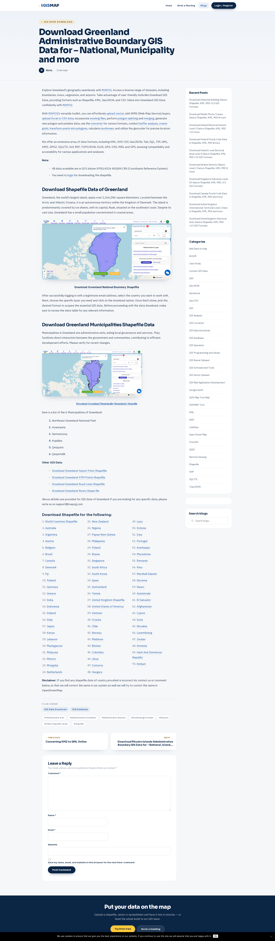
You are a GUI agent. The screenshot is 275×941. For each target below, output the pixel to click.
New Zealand (100, 521)
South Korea (99, 574)
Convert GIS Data (198, 270)
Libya (95, 659)
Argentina (51, 534)
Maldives (97, 639)
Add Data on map (198, 248)
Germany (52, 587)
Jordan (141, 639)
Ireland (51, 613)
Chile (95, 626)
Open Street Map (198, 434)
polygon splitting (127, 118)
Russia (96, 554)
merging (148, 118)
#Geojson (164, 717)
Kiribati (141, 664)
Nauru (140, 587)
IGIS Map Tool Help (199, 397)
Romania (142, 560)
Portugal (142, 541)
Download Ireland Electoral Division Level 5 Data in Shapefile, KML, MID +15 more (207, 128)
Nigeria (96, 528)
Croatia (96, 619)
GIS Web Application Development (207, 382)
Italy (50, 619)
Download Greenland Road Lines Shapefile (78, 484)
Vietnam (97, 613)
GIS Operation (196, 345)
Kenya (51, 632)
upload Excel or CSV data (58, 118)
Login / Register (224, 5)
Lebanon (52, 639)
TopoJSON (195, 486)
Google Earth (196, 389)
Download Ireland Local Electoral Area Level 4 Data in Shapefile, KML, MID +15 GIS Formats (207, 154)
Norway (97, 632)
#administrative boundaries (83, 717)
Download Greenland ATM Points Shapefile (78, 477)
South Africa (99, 567)
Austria (49, 541)
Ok (215, 936)
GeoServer (194, 293)
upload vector (115, 113)
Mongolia (52, 665)
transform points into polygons (68, 128)
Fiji (47, 574)
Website (52, 844)
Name (52, 815)
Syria (140, 619)
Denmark (50, 567)
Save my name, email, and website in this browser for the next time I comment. (91, 862)
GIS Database (80, 709)
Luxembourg (144, 632)
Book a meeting (150, 929)
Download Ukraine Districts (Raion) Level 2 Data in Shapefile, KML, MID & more (208, 168)
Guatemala (144, 593)
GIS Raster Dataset (199, 360)
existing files (97, 118)
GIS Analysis (195, 315)
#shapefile (79, 723)
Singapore (98, 560)
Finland (51, 580)
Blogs (204, 5)
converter (96, 123)
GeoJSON (194, 285)
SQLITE (193, 479)
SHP (191, 471)
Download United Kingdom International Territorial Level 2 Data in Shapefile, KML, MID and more (208, 208)
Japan (50, 626)
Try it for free (123, 928)
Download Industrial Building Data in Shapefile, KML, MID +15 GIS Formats (208, 103)
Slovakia (142, 626)
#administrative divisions (114, 717)
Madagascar (55, 646)
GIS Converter (196, 322)
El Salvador (144, 600)
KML (191, 412)
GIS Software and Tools (201, 367)
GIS (191, 308)
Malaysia (52, 652)
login (70, 175)
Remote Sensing (198, 456)
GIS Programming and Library (204, 352)
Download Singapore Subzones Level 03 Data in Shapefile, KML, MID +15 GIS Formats (208, 182)
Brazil (48, 554)
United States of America (108, 606)
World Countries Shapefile (61, 521)
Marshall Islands (147, 574)
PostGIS (193, 442)
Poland (96, 547)
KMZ (191, 419)
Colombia (98, 652)
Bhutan (96, 646)
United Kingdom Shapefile (108, 600)
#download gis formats (142, 717)
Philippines (98, 541)
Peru (139, 567)
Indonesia (53, 606)
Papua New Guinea (103, 534)
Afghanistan (144, 606)
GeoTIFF (194, 300)
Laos (140, 521)
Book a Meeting (186, 5)
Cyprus (141, 613)
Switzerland (99, 587)
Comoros (97, 665)
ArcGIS (193, 255)
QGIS (192, 449)
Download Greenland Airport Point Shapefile (79, 470)
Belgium (50, 547)
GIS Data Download (58, 22)
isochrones (107, 128)
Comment (54, 773)
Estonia (141, 528)
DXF (191, 278)
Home (169, 5)
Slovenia (142, 580)
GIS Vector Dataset (199, 375)
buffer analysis (148, 123)
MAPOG (107, 90)
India (50, 600)
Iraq (139, 534)
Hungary (97, 672)
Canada (50, 560)
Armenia (142, 646)
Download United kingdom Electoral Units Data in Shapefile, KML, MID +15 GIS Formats (208, 222)
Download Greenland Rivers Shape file (75, 491)
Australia (50, 528)
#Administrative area (54, 717)
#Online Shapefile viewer (56, 723)
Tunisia (96, 593)
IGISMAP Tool (196, 404)
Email (51, 830)
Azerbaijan (143, 547)
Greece (51, 593)
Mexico (51, 659)
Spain (95, 580)
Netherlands (54, 672)
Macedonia (144, 554)
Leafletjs (193, 427)
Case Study (195, 263)
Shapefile (194, 464)
